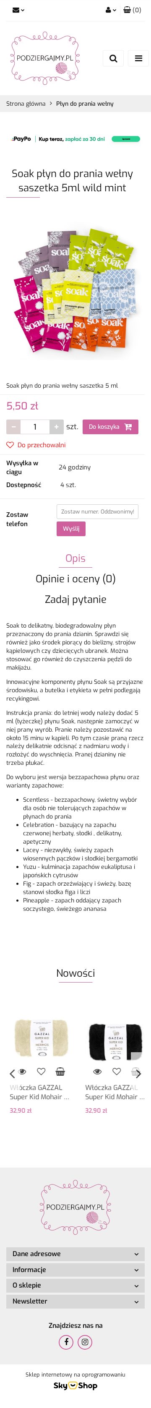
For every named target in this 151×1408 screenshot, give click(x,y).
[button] (132, 10)
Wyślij (71, 529)
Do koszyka (105, 427)
